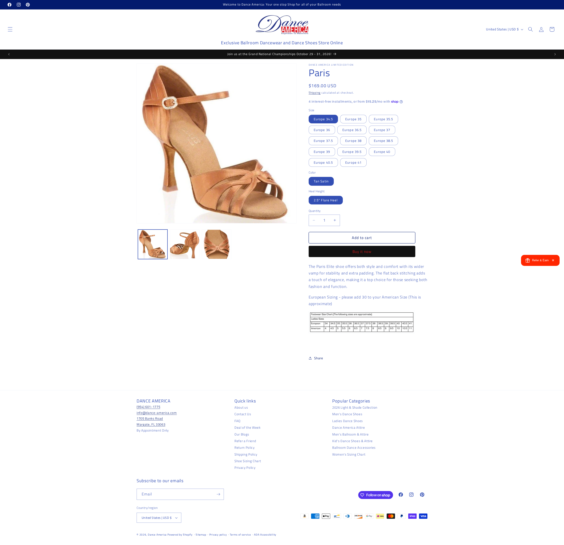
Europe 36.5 (352, 129)
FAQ (237, 420)
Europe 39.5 (352, 151)
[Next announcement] (555, 54)
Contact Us (242, 414)
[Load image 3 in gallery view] (216, 244)
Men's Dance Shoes (347, 414)
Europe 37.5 (323, 140)
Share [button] (318, 358)
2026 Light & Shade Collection (354, 407)
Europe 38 (353, 140)
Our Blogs (241, 434)
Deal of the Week (247, 427)
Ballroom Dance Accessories (354, 447)
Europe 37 (382, 129)
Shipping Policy (245, 454)
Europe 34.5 (323, 118)
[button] (10, 29)
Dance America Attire (348, 427)
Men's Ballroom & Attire (350, 434)
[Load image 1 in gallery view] (152, 244)
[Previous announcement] (9, 54)
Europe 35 (353, 118)
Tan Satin (321, 181)
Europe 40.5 (323, 162)
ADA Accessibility (265, 534)
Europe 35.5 (383, 118)
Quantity (315, 211)
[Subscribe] (218, 494)
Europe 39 (322, 151)
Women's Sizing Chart (348, 454)
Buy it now (362, 251)
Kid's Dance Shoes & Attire (352, 440)
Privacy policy (218, 534)
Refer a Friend (245, 440)
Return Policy (244, 447)
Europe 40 (382, 151)
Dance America (157, 534)
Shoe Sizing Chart (247, 460)
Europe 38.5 (383, 140)
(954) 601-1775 (148, 406)
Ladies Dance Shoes (347, 420)
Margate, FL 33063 (151, 424)
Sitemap (201, 534)
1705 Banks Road (150, 418)
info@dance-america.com (157, 412)
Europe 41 (353, 162)
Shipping (315, 92)
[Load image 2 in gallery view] (184, 244)
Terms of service (240, 534)
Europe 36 (322, 129)
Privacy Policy (244, 467)
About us (241, 407)
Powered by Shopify (180, 534)
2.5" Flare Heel (326, 199)
